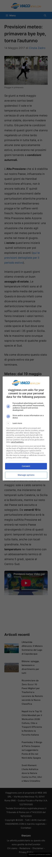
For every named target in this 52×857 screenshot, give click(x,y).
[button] (26, 423)
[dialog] (26, 428)
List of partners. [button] (17, 442)
